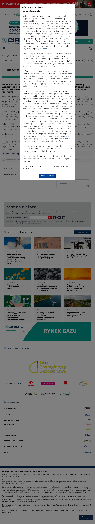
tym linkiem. (43, 49)
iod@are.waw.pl (64, 136)
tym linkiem (37, 81)
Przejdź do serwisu (47, 175)
